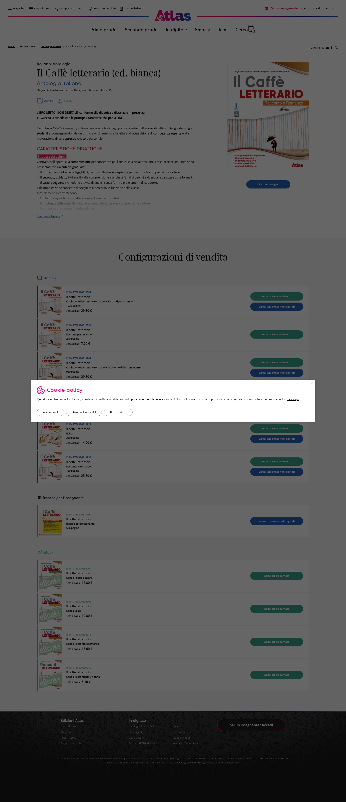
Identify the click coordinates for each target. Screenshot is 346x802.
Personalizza (118, 412)
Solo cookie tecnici (84, 412)
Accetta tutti (50, 412)
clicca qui (293, 399)
